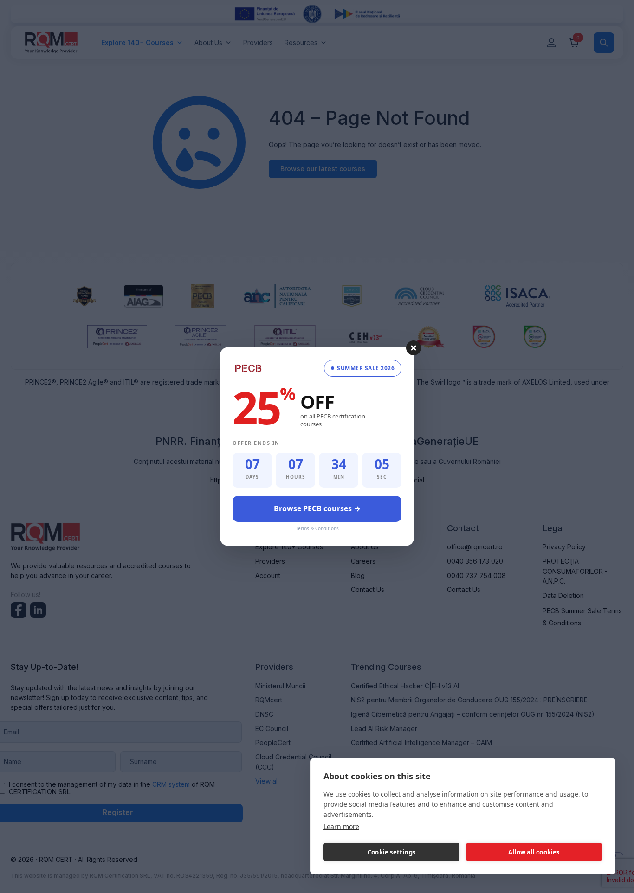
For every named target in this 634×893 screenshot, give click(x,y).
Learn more (341, 826)
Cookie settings (391, 852)
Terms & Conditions (317, 528)
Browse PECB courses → (317, 508)
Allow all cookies (533, 852)
